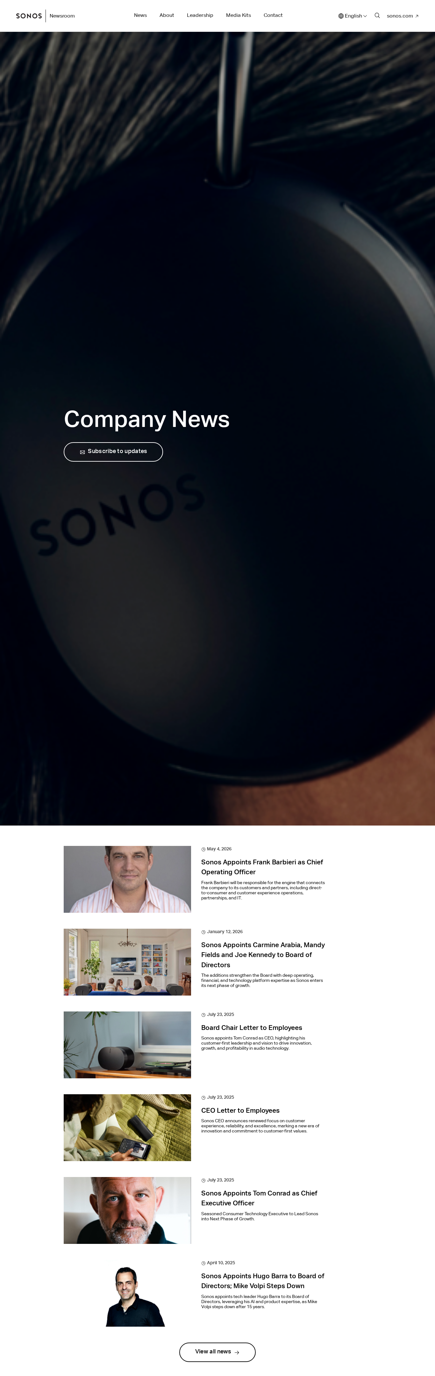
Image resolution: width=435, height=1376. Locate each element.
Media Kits (238, 15)
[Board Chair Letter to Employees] (127, 1044)
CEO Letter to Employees (240, 1111)
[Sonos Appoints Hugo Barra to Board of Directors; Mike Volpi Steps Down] (127, 1293)
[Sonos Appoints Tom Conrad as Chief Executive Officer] (127, 1210)
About (167, 15)
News (140, 15)
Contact (273, 15)
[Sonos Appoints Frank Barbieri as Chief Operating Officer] (127, 879)
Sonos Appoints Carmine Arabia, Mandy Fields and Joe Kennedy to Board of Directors (263, 955)
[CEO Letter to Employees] (127, 1127)
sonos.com (400, 16)
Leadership (200, 15)
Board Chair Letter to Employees (251, 1028)
